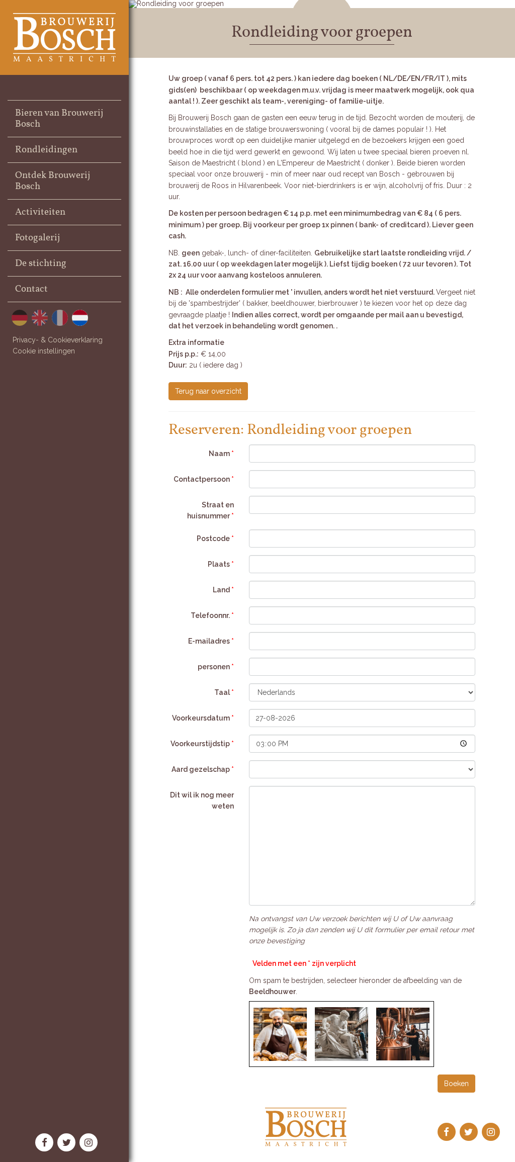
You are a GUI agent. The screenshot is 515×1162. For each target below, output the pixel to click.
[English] (40, 317)
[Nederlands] (80, 317)
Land (223, 590)
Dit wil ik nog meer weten (202, 800)
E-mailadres (211, 641)
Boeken (456, 1084)
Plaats (221, 564)
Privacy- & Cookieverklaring (58, 340)
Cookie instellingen (44, 351)
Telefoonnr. (212, 615)
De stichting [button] (40, 263)
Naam (221, 454)
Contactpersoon (204, 479)
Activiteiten (40, 212)
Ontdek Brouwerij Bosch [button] (52, 181)
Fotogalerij (37, 237)
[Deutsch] (20, 317)
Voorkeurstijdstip (202, 744)
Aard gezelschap (202, 769)
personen (216, 667)
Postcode (215, 538)
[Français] (60, 317)
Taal (224, 692)
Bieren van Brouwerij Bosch (59, 119)
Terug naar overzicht (208, 391)
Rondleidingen (46, 149)
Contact (31, 289)
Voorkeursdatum (203, 718)
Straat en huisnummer (210, 510)
